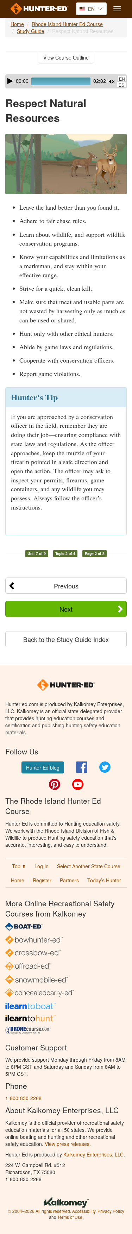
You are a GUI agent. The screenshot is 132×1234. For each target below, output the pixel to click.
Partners (69, 880)
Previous (66, 585)
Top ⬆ (19, 866)
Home (17, 23)
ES (121, 85)
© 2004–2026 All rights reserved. (39, 1211)
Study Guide (30, 31)
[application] (66, 81)
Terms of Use (69, 1217)
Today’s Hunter (104, 880)
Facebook (81, 767)
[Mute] (111, 81)
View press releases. (68, 1143)
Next (66, 608)
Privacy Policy (111, 1211)
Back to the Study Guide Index (66, 639)
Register (42, 880)
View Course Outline (66, 57)
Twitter (105, 767)
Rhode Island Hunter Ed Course (67, 23)
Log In (41, 866)
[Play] (10, 81)
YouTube (77, 784)
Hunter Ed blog (42, 767)
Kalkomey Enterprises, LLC (93, 1154)
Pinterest (54, 784)
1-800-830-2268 (23, 1098)
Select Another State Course (88, 866)
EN (122, 79)
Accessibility (83, 1211)
